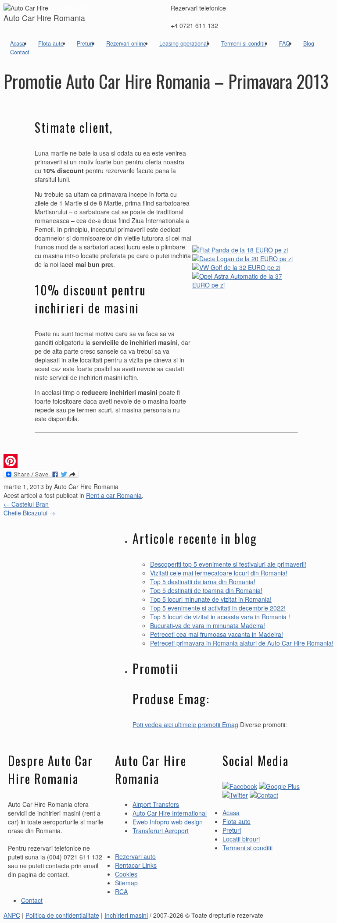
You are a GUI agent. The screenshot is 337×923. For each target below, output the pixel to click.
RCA (121, 891)
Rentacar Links (136, 865)
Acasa (17, 43)
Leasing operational (183, 43)
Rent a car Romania (114, 495)
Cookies (126, 874)
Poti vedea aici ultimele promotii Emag (185, 724)
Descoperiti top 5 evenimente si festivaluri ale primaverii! (228, 564)
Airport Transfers (156, 804)
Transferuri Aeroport (161, 830)
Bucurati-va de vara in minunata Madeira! (207, 625)
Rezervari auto (135, 856)
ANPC (12, 915)
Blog (308, 43)
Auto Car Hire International (170, 813)
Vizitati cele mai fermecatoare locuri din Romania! (218, 572)
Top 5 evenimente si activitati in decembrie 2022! (218, 608)
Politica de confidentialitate (62, 915)
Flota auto (51, 43)
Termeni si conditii (243, 43)
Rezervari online (126, 43)
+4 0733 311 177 (194, 16)
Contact (19, 52)
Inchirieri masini (70, 8)
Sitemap (126, 882)
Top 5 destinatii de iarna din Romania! (202, 581)
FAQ (284, 43)
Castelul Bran (26, 504)
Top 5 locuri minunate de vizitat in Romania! (211, 599)
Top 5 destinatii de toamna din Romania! (206, 590)
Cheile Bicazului (29, 512)
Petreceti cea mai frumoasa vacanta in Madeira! (216, 634)
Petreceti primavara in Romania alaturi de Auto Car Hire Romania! (241, 643)
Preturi (85, 43)
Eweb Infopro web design (168, 821)
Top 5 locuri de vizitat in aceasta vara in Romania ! (220, 616)
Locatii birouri (241, 838)
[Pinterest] (166, 461)
